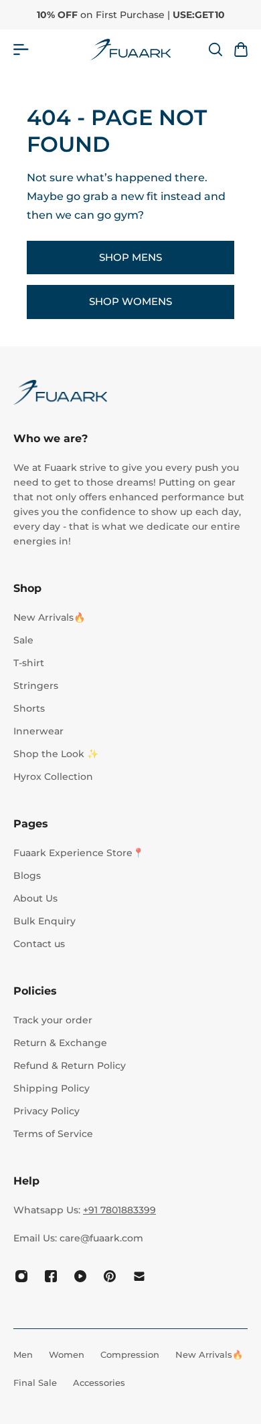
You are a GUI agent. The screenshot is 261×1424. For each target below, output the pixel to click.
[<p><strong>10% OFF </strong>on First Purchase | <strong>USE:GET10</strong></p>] (131, 14)
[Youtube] (80, 1276)
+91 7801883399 (119, 1210)
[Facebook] (51, 1276)
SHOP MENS (130, 257)
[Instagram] (21, 1276)
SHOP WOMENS (130, 301)
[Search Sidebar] (215, 49)
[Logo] (130, 49)
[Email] (139, 1276)
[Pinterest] (109, 1276)
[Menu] (21, 50)
